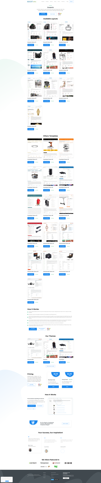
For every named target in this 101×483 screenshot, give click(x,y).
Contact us (52, 477)
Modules (47, 1)
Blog (67, 1)
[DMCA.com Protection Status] (55, 479)
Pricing (55, 1)
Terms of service (53, 472)
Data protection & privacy (54, 474)
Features (42, 1)
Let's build (43, 14)
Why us (59, 1)
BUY (53, 386)
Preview (36, 162)
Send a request (65, 423)
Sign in (71, 1)
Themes (51, 1)
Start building (30, 162)
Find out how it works (50, 366)
